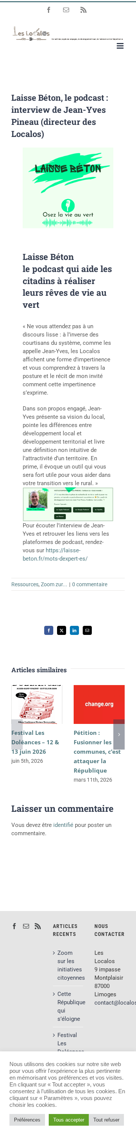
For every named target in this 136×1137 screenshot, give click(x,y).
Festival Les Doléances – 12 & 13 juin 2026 (35, 696)
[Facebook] (14, 926)
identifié (63, 825)
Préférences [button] (27, 1120)
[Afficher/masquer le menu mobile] (121, 46)
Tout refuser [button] (106, 1120)
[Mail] (26, 926)
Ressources (25, 584)
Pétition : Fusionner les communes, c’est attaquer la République (97, 696)
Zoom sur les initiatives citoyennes (68, 965)
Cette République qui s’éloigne (68, 1006)
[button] (17, 734)
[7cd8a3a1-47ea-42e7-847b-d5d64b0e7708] (68, 150)
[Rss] (38, 926)
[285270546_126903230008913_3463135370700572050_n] (68, 197)
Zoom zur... (54, 584)
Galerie (36, 713)
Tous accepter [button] (68, 1120)
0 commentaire (89, 584)
